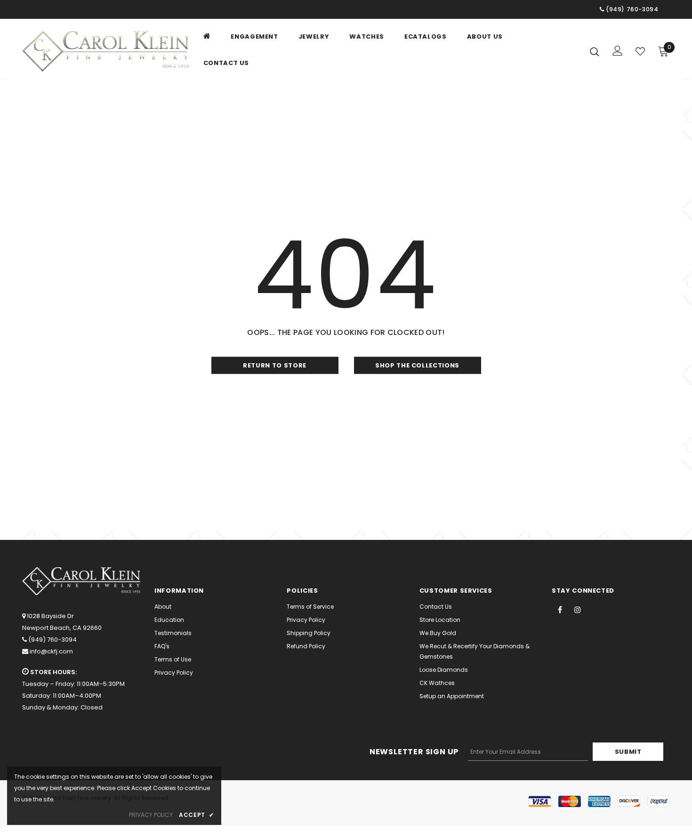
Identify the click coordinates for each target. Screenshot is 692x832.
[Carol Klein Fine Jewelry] (105, 51)
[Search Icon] (594, 51)
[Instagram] (577, 609)
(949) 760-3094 (52, 639)
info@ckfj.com (51, 651)
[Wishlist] (640, 51)
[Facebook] (560, 609)
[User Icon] (617, 50)
